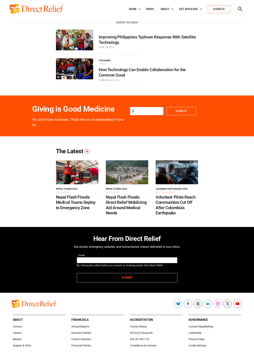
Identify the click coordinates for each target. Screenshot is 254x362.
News (150, 9)
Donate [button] (219, 9)
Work (132, 9)
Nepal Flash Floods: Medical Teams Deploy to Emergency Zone (76, 202)
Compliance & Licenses (143, 345)
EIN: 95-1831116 (139, 339)
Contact (17, 326)
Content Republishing (201, 326)
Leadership (195, 332)
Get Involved (188, 9)
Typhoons (104, 60)
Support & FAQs (22, 345)
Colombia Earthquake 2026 (172, 189)
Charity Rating (138, 326)
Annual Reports (80, 326)
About (164, 9)
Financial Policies (81, 345)
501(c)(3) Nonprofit (141, 332)
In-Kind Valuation (81, 339)
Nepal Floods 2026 (66, 189)
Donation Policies (81, 332)
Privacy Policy (197, 339)
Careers (17, 332)
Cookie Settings (197, 345)
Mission (17, 339)
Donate (181, 111)
